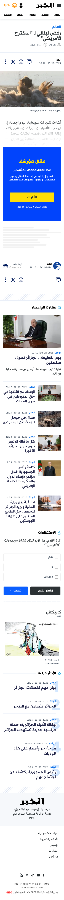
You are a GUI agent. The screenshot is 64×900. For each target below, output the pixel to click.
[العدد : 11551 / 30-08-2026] (32, 639)
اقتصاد (45, 14)
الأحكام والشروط (49, 839)
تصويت (17, 590)
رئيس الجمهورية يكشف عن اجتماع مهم (33, 774)
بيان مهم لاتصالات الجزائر (35, 688)
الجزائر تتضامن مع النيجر (35, 706)
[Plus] (5, 62)
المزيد (59, 616)
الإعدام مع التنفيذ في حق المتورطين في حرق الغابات (19, 397)
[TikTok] (32, 875)
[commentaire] (29, 62)
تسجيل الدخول (24, 207)
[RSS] (21, 875)
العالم (20, 14)
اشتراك (32, 197)
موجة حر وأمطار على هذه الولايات (35, 751)
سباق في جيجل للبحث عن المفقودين (19, 420)
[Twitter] (27, 875)
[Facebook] (44, 875)
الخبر (58, 60)
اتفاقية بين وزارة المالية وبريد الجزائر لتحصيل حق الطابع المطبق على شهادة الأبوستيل (20, 512)
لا (52, 567)
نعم (50, 557)
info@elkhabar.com (32, 888)
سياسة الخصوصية (48, 833)
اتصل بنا (53, 851)
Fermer (59, 5)
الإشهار (54, 845)
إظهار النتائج (45, 590)
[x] (13, 62)
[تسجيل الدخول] (21, 5)
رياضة (33, 14)
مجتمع (8, 14)
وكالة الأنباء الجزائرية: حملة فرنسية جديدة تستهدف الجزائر (30, 727)
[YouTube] (38, 875)
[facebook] (21, 62)
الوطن (57, 14)
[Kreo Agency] (9, 892)
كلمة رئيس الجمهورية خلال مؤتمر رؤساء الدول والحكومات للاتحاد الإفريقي (20, 477)
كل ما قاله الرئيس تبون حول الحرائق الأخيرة (21, 446)
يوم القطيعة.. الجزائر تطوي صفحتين (38, 360)
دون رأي (48, 576)
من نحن (53, 857)
